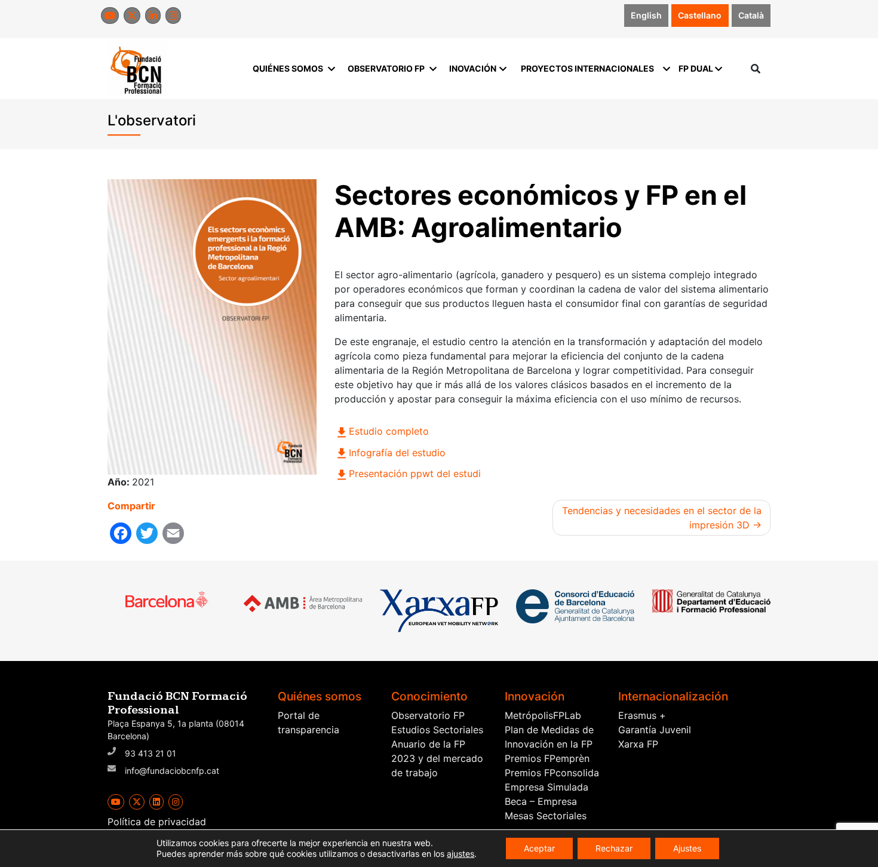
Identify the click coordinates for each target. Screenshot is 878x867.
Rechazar (614, 848)
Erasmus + (642, 715)
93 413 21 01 (150, 753)
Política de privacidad (157, 822)
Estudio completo (389, 431)
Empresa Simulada (546, 787)
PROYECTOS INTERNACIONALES (587, 68)
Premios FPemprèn (547, 758)
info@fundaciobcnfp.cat (172, 770)
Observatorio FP (428, 715)
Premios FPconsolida (552, 773)
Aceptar (539, 848)
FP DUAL (696, 68)
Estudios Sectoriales (437, 730)
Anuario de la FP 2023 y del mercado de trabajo (437, 758)
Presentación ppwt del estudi (415, 473)
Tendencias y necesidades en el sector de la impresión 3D (662, 518)
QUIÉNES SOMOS (288, 68)
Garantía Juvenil (654, 730)
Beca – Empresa (541, 801)
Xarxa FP (638, 744)
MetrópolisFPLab (543, 715)
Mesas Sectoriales (546, 816)
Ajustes (687, 848)
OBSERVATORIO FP (386, 68)
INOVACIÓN (472, 68)
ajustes (460, 853)
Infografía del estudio (397, 453)
